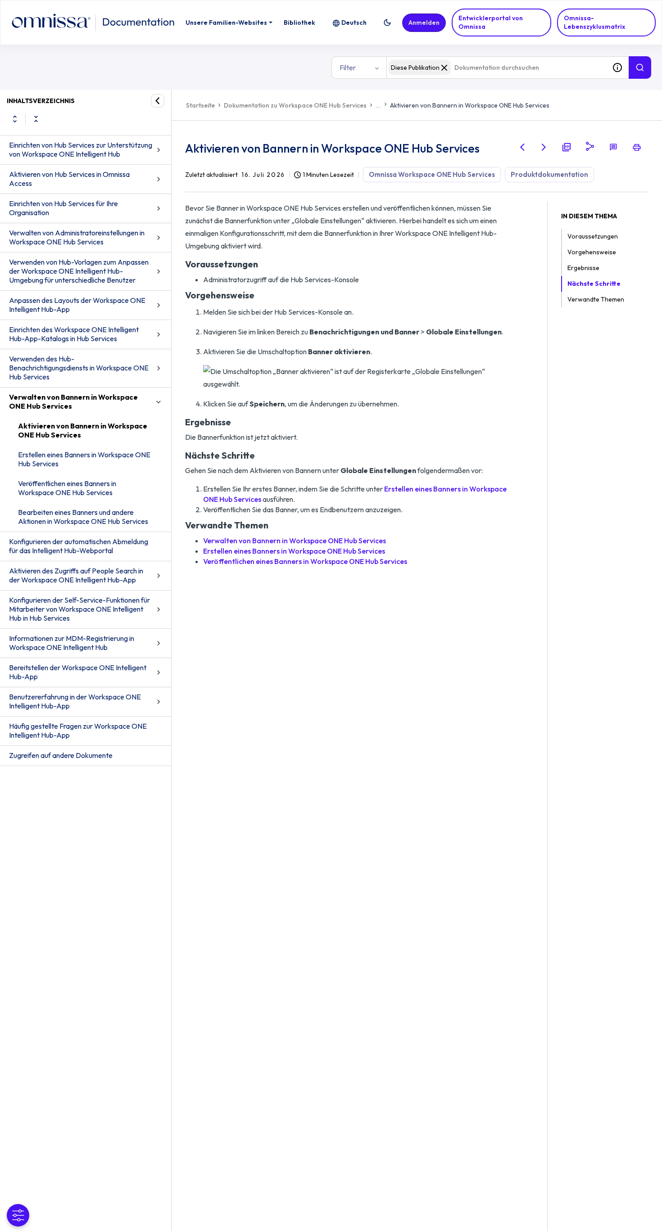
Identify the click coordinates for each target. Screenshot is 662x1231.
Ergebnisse (583, 268)
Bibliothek (299, 22)
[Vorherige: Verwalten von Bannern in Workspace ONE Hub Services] (522, 147)
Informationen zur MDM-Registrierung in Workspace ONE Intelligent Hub (71, 643)
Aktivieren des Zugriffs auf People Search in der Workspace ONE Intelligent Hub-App (76, 575)
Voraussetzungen (592, 236)
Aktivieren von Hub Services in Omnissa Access (69, 179)
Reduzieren (36, 119)
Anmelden (424, 22)
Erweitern (15, 119)
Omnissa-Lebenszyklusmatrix (594, 22)
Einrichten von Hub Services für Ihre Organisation (63, 208)
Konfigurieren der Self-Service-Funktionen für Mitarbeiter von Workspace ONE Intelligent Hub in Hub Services (79, 608)
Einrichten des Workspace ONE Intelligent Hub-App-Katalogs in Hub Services (74, 334)
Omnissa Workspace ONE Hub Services (432, 174)
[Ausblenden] (157, 101)
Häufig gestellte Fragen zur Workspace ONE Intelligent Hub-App (78, 730)
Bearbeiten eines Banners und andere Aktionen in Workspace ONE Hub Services (83, 517)
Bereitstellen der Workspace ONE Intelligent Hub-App (77, 672)
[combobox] (496, 67)
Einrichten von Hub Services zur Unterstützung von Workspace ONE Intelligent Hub (80, 149)
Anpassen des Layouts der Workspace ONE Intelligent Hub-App (77, 305)
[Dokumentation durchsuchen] (640, 67)
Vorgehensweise (591, 252)
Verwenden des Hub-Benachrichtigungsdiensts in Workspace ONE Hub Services (79, 367)
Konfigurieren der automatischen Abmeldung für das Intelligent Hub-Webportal (78, 546)
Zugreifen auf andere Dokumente (61, 755)
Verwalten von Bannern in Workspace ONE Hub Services (73, 401)
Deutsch (354, 22)
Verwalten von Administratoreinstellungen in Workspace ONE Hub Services (77, 237)
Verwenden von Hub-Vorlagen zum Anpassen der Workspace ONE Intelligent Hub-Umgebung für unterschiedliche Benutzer (79, 270)
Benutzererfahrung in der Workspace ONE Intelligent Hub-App (75, 701)
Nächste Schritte (594, 284)
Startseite (200, 105)
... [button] (378, 105)
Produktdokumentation (549, 174)
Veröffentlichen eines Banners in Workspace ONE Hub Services (67, 488)
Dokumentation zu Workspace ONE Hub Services (295, 105)
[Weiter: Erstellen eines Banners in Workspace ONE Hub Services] (544, 147)
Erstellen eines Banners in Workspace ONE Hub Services (84, 459)
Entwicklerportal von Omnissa (490, 22)
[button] (387, 23)
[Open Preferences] (18, 1215)
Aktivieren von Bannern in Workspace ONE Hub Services (82, 430)
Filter (348, 67)
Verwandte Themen (595, 299)
